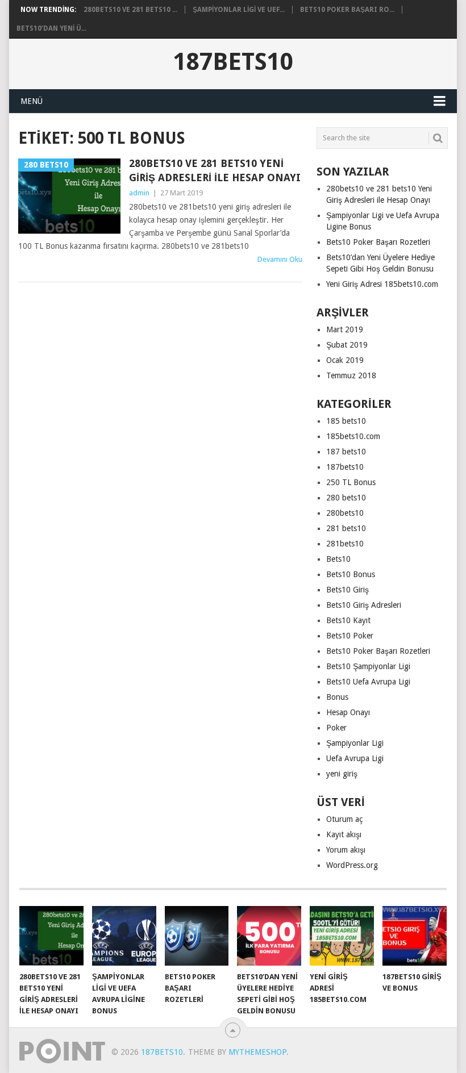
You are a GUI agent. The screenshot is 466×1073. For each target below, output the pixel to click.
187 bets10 (346, 451)
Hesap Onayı (348, 712)
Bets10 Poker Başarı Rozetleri (378, 242)
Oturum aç (344, 819)
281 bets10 (346, 528)
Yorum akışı (345, 849)
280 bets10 (346, 497)
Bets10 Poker (349, 635)
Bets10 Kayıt (348, 620)
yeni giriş (341, 773)
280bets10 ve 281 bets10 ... (130, 10)
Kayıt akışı (343, 834)
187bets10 (345, 466)
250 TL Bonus (351, 482)
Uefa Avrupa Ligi (355, 758)
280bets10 (345, 512)
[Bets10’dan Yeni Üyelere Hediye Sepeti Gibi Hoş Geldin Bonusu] (269, 936)
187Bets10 (233, 62)
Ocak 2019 (345, 360)
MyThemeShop (257, 1052)
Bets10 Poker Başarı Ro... (347, 10)
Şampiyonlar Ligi (355, 743)
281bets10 (345, 543)
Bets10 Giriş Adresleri (363, 604)
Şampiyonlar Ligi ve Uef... (239, 10)
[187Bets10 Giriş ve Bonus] (414, 936)
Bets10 (338, 558)
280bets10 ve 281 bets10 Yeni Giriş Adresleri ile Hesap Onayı (215, 170)
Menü (31, 101)
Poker (336, 727)
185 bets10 (346, 420)
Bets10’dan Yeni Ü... (51, 28)
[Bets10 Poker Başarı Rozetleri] (197, 936)
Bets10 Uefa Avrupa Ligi (368, 681)
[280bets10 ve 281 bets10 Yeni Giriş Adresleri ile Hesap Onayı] (51, 936)
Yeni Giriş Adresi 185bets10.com (382, 284)
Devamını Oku (279, 259)
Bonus (337, 697)
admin (139, 193)
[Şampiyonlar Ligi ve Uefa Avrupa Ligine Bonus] (124, 936)
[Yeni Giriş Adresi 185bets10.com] (342, 936)
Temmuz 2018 (351, 375)
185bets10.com (353, 436)
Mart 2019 (344, 329)
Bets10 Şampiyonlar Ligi (368, 666)
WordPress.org (352, 865)
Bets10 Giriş (347, 589)
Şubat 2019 (347, 344)
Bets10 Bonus (350, 574)
